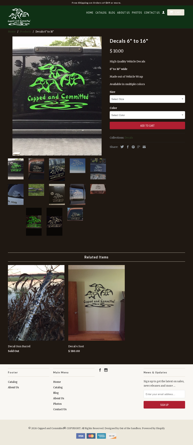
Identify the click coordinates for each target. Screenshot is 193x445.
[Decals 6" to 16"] (57, 96)
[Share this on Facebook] (126, 146)
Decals (129, 137)
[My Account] (163, 13)
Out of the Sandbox (130, 428)
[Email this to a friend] (143, 146)
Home (89, 12)
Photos (137, 12)
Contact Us (152, 12)
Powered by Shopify (153, 428)
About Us (123, 12)
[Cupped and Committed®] (19, 17)
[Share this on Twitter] (121, 146)
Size (112, 92)
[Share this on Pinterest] (132, 146)
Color (113, 108)
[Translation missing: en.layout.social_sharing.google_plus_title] (137, 146)
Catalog (101, 12)
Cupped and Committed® (52, 428)
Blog (112, 12)
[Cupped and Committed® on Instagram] (106, 370)
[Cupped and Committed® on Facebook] (100, 370)
